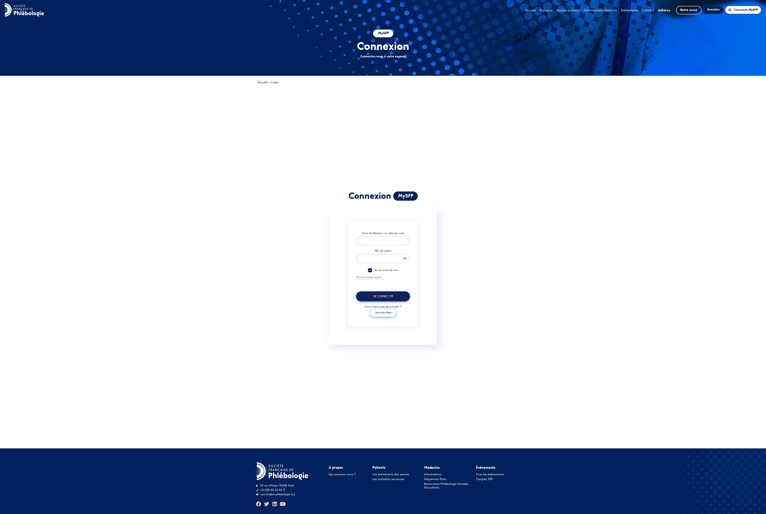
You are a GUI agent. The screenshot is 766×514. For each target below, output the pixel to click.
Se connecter (383, 296)
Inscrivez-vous (383, 312)
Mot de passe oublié (368, 277)
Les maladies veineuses (388, 479)
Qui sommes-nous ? (342, 474)
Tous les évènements (490, 474)
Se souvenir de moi (386, 270)
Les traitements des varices (390, 474)
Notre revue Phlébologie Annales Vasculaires (446, 485)
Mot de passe (383, 251)
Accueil (262, 82)
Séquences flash (435, 479)
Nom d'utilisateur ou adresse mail (383, 233)
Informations (433, 474)
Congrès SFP (484, 479)
